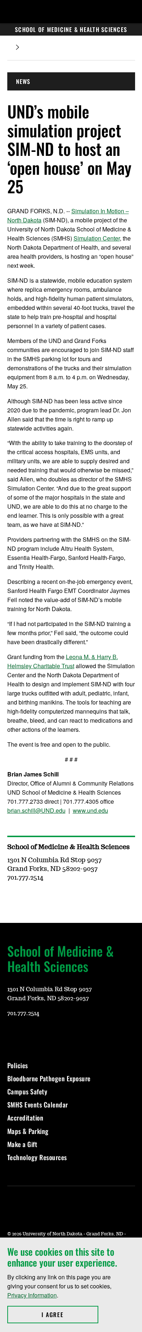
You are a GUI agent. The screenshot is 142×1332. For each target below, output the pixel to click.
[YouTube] (12, 1035)
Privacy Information (32, 1295)
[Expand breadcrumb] (17, 47)
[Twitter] (65, 1035)
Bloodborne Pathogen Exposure (49, 1078)
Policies (17, 1065)
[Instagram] (30, 1035)
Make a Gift (22, 1144)
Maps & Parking (28, 1131)
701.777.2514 (23, 1013)
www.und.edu (90, 810)
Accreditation (25, 1117)
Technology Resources (37, 1157)
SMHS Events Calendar (37, 1104)
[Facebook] (47, 1035)
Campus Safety (27, 1091)
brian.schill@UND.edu (36, 810)
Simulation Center (97, 238)
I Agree (70, 1314)
